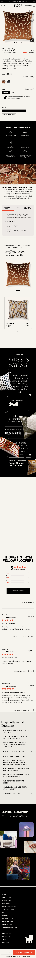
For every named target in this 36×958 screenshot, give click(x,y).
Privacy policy (7, 921)
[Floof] (18, 5)
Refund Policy (7, 918)
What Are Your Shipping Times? (14, 751)
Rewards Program (9, 906)
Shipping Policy (8, 924)
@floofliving (20, 816)
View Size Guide (29, 89)
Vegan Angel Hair (9, 114)
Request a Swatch (28, 76)
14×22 (14, 92)
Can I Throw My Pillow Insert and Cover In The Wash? (16, 770)
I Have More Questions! (11, 793)
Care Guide (6, 903)
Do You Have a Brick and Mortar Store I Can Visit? (15, 788)
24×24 (5, 92)
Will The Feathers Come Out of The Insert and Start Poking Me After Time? (15, 745)
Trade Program (8, 909)
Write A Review (18, 591)
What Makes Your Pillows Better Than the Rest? (16, 731)
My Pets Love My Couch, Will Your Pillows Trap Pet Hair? (16, 776)
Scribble (10, 323)
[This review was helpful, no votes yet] (28, 637)
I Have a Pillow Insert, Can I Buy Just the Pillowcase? (15, 738)
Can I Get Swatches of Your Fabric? (13, 782)
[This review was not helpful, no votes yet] (32, 637)
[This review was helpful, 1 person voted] (28, 710)
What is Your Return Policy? (14, 756)
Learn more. (24, 1)
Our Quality (6, 898)
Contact (5, 915)
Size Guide (28, 5)
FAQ (3, 912)
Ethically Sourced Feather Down (14, 111)
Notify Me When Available (24, 952)
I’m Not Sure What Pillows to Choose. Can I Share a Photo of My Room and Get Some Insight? (15, 763)
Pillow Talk (6, 900)
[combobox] (27, 602)
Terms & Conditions (9, 927)
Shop (4, 895)
